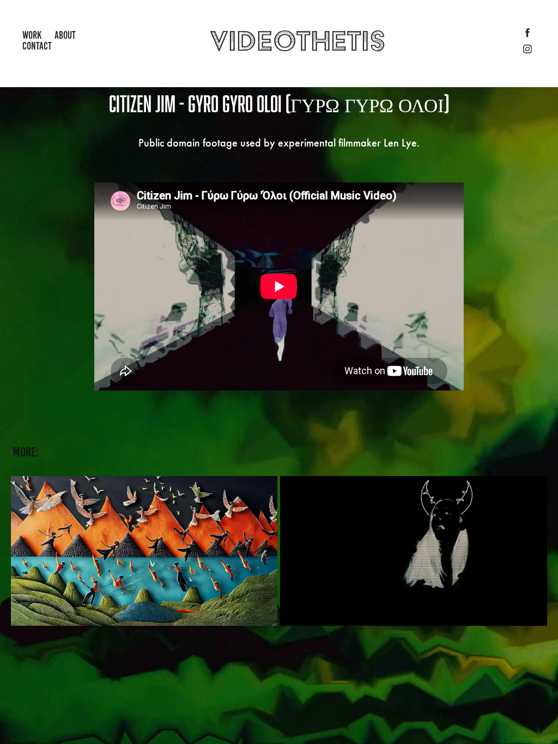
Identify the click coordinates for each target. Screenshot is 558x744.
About (65, 35)
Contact (37, 46)
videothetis (298, 40)
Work (31, 35)
